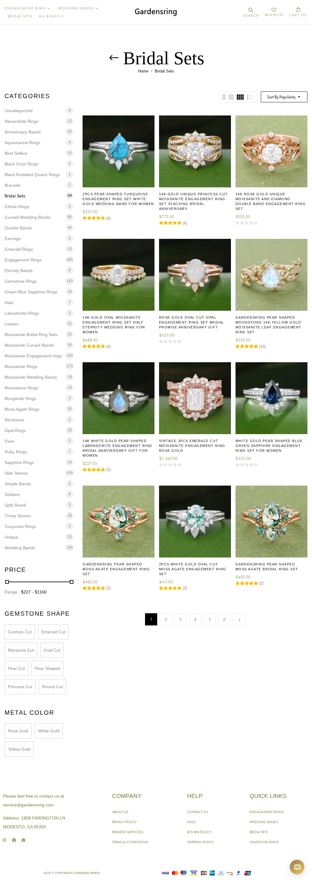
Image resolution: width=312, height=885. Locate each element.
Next (239, 619)
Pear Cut (16, 668)
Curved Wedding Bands (27, 217)
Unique (11, 537)
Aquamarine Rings (22, 142)
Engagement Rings (23, 259)
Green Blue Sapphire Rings (31, 291)
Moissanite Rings (21, 366)
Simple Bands (18, 483)
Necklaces (14, 419)
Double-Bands (18, 227)
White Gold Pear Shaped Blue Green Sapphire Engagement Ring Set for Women (269, 445)
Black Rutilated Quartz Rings (32, 174)
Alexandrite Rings (21, 121)
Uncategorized (19, 110)
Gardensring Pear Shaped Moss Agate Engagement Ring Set (116, 569)
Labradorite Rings (22, 313)
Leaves (12, 323)
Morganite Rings (20, 398)
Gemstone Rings (21, 281)
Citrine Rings (17, 206)
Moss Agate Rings (22, 409)
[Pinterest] (23, 840)
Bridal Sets (15, 195)
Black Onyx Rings (21, 163)
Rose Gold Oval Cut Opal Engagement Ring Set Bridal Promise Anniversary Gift (191, 322)
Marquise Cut (21, 650)
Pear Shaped (47, 668)
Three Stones (18, 515)
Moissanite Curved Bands (29, 345)
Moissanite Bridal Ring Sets (31, 334)
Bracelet (12, 185)
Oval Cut (52, 650)
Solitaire (12, 494)
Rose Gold (18, 730)
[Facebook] (13, 840)
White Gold (48, 730)
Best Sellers (16, 153)
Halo (9, 302)
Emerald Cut (53, 631)
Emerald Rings (19, 249)
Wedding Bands (20, 547)
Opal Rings (15, 430)
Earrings (13, 238)
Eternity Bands (19, 270)
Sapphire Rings (19, 462)
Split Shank (15, 505)
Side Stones (16, 473)
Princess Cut (20, 686)
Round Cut (52, 686)
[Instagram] (4, 840)
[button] (298, 12)
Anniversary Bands (23, 131)
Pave (9, 441)
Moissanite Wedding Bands (31, 377)
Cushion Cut (20, 631)
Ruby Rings (16, 451)
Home (143, 71)
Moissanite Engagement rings (33, 355)
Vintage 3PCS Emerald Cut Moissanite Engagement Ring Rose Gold (192, 445)
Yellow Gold (19, 749)
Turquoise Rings (20, 526)
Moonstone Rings (21, 387)
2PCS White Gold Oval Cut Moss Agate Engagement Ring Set (192, 569)
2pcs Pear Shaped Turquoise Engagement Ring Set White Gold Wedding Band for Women (118, 199)
